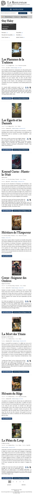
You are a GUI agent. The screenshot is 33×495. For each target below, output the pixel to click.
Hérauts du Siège (12, 393)
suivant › (9, 484)
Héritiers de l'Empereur (16, 232)
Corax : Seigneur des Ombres (14, 279)
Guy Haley (24, 17)
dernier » (24, 484)
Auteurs (16, 17)
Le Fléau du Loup (13, 440)
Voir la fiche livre (6, 98)
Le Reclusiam (3, 4)
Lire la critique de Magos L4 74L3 (22, 210)
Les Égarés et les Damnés (12, 122)
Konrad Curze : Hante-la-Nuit (16, 173)
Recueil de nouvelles (22, 65)
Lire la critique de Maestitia (20, 98)
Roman (19, 126)
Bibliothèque (8, 17)
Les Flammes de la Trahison (13, 61)
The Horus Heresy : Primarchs (13, 179)
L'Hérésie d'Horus (11, 338)
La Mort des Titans (13, 334)
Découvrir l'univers (22, 13)
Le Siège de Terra (11, 65)
